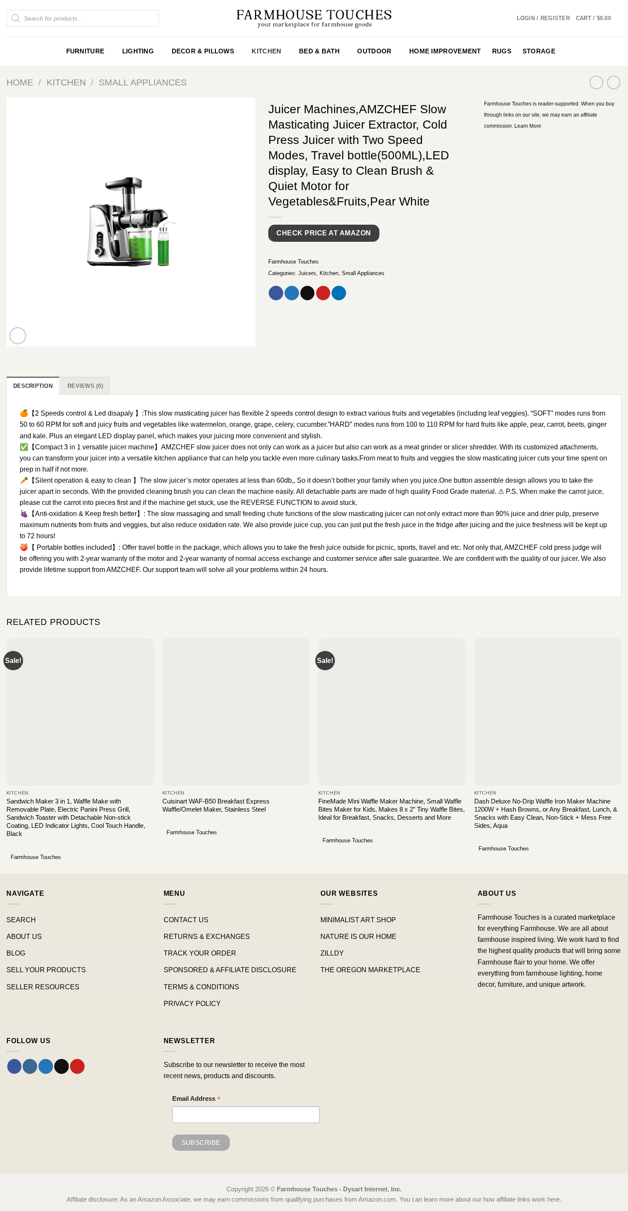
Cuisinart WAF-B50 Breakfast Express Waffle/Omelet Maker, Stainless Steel (216, 805)
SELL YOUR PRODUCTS (46, 969)
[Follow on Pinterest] (77, 1066)
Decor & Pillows (203, 51)
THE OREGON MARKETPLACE (370, 969)
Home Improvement (445, 51)
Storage (538, 51)
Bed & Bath (319, 51)
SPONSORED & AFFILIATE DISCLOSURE (230, 969)
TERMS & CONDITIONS (201, 987)
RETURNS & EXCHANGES (207, 936)
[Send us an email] (61, 1066)
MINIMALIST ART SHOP (358, 920)
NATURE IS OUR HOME (358, 936)
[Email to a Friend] (307, 293)
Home (19, 82)
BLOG (15, 953)
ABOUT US (24, 936)
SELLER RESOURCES (42, 987)
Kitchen (266, 51)
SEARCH (21, 920)
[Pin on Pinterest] (323, 293)
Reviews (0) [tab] (85, 386)
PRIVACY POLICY (192, 1003)
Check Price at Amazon (323, 233)
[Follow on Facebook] (14, 1066)
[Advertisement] (553, 194)
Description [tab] (33, 386)
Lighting (138, 51)
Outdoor (374, 51)
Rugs (501, 51)
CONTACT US (186, 920)
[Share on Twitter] (292, 293)
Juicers (307, 273)
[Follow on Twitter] (45, 1066)
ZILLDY (332, 953)
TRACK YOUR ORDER (200, 953)
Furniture (85, 51)
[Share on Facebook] (276, 293)
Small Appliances (143, 82)
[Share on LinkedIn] (339, 293)
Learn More (527, 126)
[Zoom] (17, 335)
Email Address (196, 1099)
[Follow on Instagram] (30, 1066)
